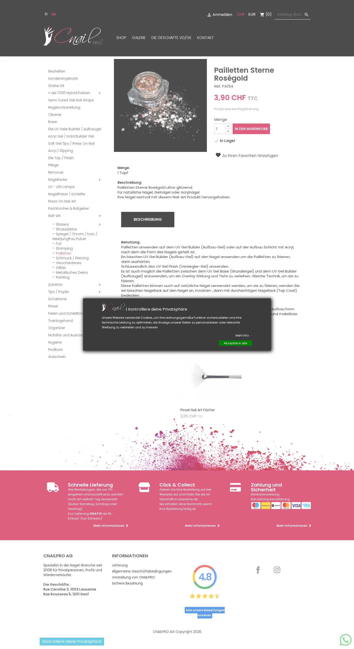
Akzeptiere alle (235, 343)
